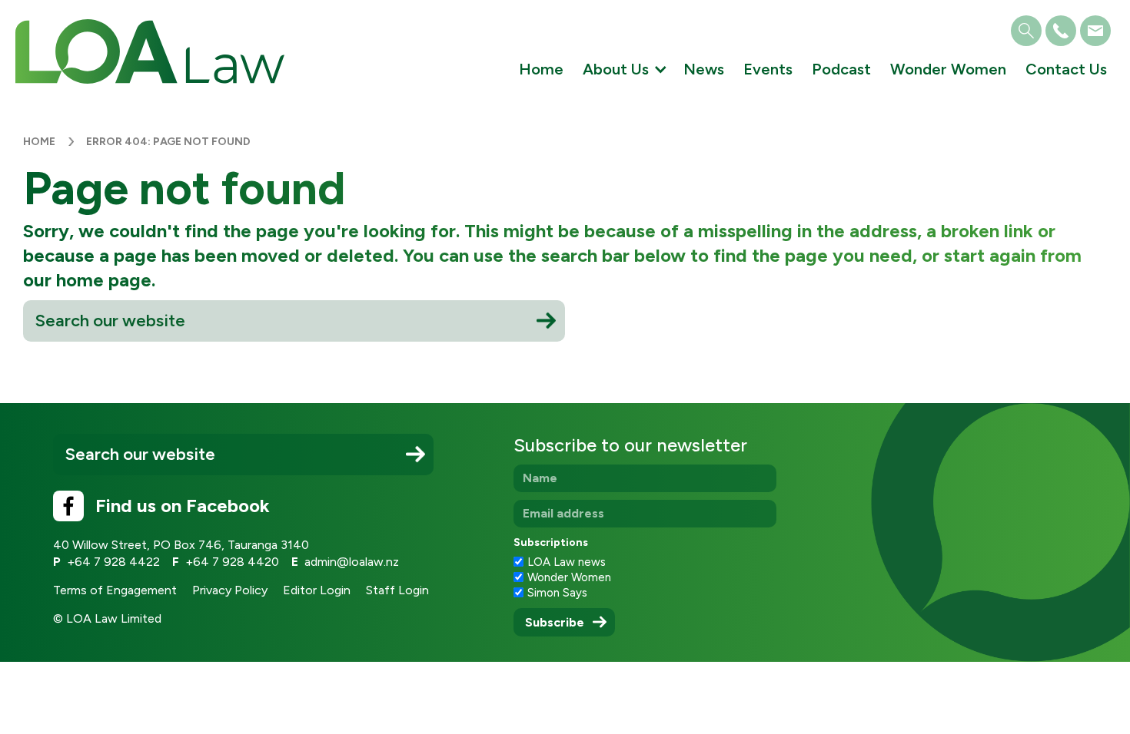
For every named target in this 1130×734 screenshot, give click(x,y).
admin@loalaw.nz (351, 561)
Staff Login (397, 590)
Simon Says (557, 593)
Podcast (841, 69)
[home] (149, 51)
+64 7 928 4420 (232, 561)
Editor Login (317, 590)
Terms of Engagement (115, 590)
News (703, 69)
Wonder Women (948, 69)
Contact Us (1066, 69)
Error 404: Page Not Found (168, 141)
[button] (623, 72)
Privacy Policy (230, 590)
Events (768, 69)
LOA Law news (566, 562)
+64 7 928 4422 (113, 561)
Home (541, 69)
